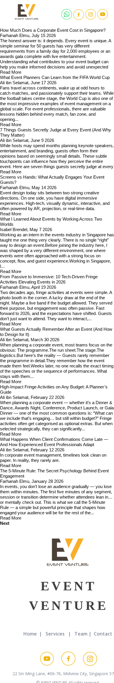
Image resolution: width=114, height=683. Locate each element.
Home (30, 634)
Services (55, 634)
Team (81, 634)
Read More (10, 72)
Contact (103, 634)
